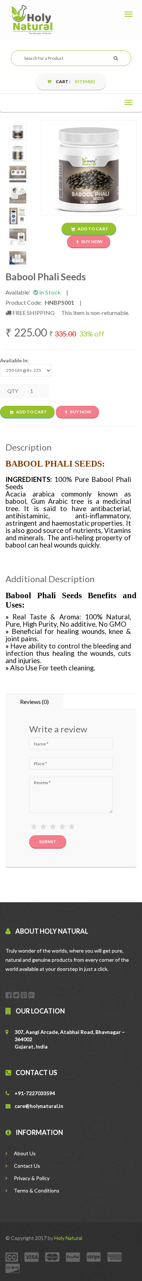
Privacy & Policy (31, 1178)
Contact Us (26, 1166)
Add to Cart (93, 228)
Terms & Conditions (36, 1190)
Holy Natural (68, 1238)
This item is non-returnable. (95, 312)
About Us (24, 1153)
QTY (12, 391)
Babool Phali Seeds (45, 277)
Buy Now (91, 241)
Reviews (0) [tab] (34, 701)
